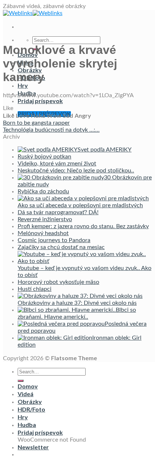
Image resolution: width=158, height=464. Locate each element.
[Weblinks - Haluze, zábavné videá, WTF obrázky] (32, 13)
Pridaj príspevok (40, 100)
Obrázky (30, 401)
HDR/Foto (31, 409)
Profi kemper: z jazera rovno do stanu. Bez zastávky (83, 226)
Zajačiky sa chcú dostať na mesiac (61, 247)
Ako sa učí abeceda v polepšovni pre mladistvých (80, 205)
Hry (23, 85)
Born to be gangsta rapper (36, 123)
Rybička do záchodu (43, 191)
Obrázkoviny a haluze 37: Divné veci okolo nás (77, 303)
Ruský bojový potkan (44, 157)
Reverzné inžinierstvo (45, 219)
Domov (28, 386)
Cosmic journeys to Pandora (54, 240)
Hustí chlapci (34, 289)
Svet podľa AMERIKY (105, 150)
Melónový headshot (43, 233)
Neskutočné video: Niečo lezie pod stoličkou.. (76, 170)
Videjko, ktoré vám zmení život (57, 164)
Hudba (27, 424)
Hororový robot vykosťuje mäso (58, 282)
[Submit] (21, 381)
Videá (25, 393)
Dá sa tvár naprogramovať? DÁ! (58, 212)
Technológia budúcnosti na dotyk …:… (51, 130)
